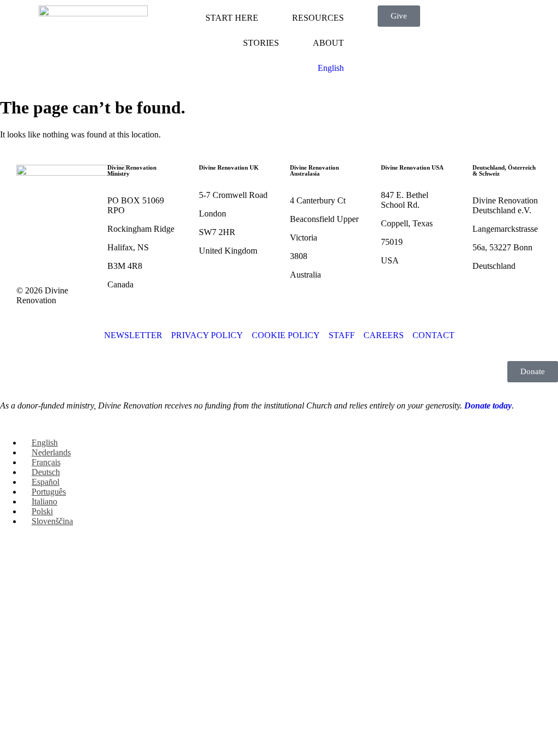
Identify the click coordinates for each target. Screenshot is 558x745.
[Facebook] (30, 221)
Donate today (488, 405)
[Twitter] (59, 221)
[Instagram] (59, 250)
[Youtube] (30, 250)
